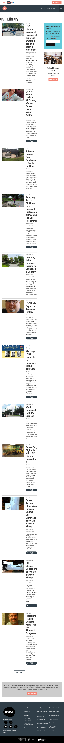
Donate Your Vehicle (54, 708)
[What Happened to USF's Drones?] (13, 410)
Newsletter (27, 715)
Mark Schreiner (29, 169)
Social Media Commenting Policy (29, 723)
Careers (26, 728)
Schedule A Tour (53, 731)
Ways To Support (53, 719)
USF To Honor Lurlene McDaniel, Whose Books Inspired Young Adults (31, 103)
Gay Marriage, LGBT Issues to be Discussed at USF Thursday (31, 358)
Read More (53, 79)
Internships (39, 708)
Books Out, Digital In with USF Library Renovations (31, 454)
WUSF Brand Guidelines (52, 727)
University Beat (29, 24)
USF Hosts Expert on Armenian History (31, 307)
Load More (19, 672)
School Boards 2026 (53, 69)
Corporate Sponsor (54, 711)
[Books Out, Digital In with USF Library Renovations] (13, 450)
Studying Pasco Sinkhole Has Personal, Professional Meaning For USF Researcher (31, 209)
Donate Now (32, 693)
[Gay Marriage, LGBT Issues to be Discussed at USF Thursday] (13, 351)
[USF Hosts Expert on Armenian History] (13, 306)
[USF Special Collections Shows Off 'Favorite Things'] (13, 566)
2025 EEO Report (41, 727)
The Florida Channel (42, 711)
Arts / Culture (29, 613)
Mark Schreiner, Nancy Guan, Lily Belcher (31, 53)
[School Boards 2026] (53, 58)
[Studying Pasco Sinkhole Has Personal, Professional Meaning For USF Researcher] (13, 200)
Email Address (51, 39)
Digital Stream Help (42, 731)
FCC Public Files (41, 719)
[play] (4, 8)
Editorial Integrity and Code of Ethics (29, 719)
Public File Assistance (42, 723)
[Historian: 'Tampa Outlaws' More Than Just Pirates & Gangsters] (13, 619)
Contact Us (27, 711)
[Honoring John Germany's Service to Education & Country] (13, 260)
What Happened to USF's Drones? (31, 411)
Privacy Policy (53, 723)
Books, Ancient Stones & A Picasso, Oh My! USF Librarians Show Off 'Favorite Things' (31, 513)
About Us (26, 708)
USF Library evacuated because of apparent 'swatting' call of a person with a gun (31, 38)
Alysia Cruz (28, 118)
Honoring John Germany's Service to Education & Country (31, 264)
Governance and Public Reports (41, 715)
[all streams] (61, 8)
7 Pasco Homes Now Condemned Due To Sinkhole (31, 158)
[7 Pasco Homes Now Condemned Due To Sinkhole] (13, 154)
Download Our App (54, 715)
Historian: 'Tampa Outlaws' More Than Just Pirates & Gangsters (31, 624)
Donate (57, 2)
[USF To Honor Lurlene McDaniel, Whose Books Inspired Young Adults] (13, 95)
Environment (29, 149)
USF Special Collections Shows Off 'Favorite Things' (31, 570)
